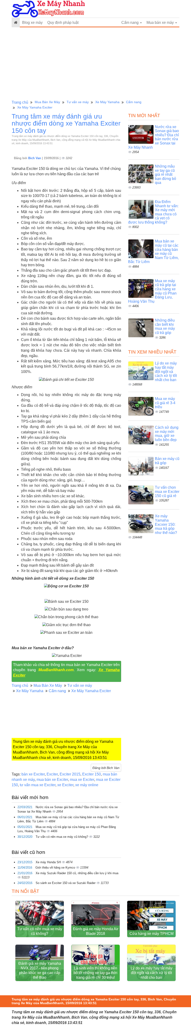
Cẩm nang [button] (130, 23)
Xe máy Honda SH (49, 862)
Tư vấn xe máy (78, 102)
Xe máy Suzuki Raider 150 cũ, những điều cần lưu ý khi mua (77, 873)
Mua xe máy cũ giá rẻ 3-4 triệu (165, 403)
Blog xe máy (32, 23)
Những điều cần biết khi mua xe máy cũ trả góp (165, 326)
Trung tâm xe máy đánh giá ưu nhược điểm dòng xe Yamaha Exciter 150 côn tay (66, 123)
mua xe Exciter (82, 780)
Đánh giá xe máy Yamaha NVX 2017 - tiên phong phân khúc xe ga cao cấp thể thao (39, 970)
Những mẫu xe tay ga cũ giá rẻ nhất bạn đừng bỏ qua (165, 174)
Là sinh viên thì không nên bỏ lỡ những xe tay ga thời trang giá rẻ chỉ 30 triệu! (95, 972)
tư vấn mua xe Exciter (37, 785)
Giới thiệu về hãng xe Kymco (55, 867)
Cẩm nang (133, 102)
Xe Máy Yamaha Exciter (34, 107)
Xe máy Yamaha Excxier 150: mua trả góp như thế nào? (166, 524)
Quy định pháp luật (62, 23)
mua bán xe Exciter (52, 780)
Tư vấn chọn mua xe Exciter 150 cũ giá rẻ (167, 491)
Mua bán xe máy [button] (161, 23)
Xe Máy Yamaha (107, 102)
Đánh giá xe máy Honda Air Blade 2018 (95, 931)
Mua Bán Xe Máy (47, 102)
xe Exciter (65, 785)
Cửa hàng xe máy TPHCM (152, 934)
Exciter (52, 774)
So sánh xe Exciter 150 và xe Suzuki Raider (66, 883)
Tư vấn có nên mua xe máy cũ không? (62, 836)
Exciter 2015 (70, 774)
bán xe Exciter (33, 774)
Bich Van (35, 158)
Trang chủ (20, 102)
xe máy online (86, 785)
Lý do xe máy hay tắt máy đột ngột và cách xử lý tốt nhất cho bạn (166, 371)
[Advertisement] (95, 63)
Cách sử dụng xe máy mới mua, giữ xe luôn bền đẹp (166, 433)
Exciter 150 (91, 774)
